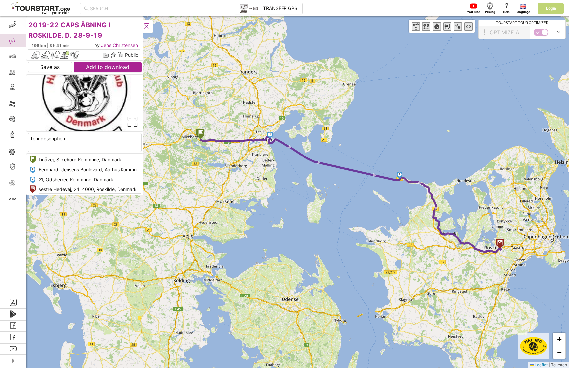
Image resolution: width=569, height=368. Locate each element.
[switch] (541, 32)
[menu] (13, 156)
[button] (200, 134)
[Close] (146, 26)
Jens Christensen (119, 45)
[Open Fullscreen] (131, 121)
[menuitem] (13, 24)
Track (23, 103)
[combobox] (159, 8)
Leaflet (541, 364)
